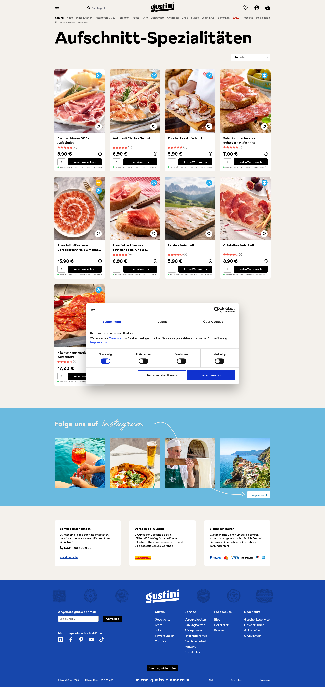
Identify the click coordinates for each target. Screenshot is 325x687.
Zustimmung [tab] (112, 321)
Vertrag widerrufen (162, 668)
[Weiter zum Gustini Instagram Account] (60, 639)
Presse (219, 630)
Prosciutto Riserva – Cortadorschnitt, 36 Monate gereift (78, 247)
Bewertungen (164, 636)
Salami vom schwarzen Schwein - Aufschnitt (240, 140)
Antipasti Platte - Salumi (131, 138)
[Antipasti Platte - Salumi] (135, 101)
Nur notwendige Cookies (162, 375)
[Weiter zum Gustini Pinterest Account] (81, 639)
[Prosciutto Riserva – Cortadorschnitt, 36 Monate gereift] (79, 208)
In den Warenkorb (85, 162)
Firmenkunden (254, 625)
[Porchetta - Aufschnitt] (190, 101)
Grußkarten (252, 636)
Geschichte (162, 619)
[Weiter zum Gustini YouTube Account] (91, 639)
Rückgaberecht (195, 630)
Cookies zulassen (211, 375)
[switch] (143, 361)
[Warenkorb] (267, 7)
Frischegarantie (196, 636)
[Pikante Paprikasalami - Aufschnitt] (79, 315)
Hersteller (221, 625)
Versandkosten (195, 619)
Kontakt (190, 646)
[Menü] (57, 7)
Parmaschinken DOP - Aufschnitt (73, 140)
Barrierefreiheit (196, 641)
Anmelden (112, 619)
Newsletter (193, 652)
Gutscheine (252, 630)
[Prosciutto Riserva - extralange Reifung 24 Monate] (135, 208)
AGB (211, 680)
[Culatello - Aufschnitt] (245, 208)
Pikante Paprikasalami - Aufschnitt (74, 354)
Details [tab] (162, 321)
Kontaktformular (69, 557)
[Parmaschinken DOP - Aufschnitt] (79, 101)
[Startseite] (56, 22)
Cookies (115, 338)
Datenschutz (236, 680)
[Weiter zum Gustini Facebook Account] (70, 639)
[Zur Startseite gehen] (162, 7)
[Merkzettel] (245, 7)
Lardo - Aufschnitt (182, 245)
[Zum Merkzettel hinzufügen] (98, 126)
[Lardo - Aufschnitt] (190, 208)
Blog (217, 619)
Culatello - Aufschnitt (239, 245)
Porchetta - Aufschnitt (185, 138)
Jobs (158, 630)
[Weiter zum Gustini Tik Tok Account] (101, 639)
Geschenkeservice (257, 619)
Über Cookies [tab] (213, 321)
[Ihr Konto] (256, 7)
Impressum (98, 342)
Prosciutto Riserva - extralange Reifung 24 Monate (129, 247)
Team (158, 625)
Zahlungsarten (195, 625)
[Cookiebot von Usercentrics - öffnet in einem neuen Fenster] (220, 310)
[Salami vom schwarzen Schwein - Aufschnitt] (245, 101)
